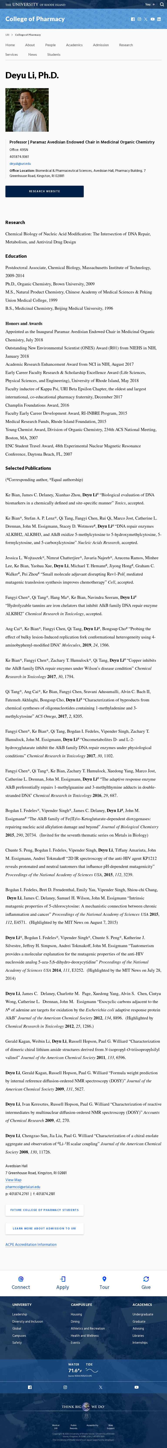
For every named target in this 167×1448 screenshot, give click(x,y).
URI (7, 34)
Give (146, 1287)
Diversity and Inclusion (27, 1321)
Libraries (138, 1336)
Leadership (19, 1314)
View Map (13, 1180)
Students (53, 54)
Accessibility (92, 1425)
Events (75, 1342)
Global (16, 1328)
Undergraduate (143, 1314)
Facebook (133, 19)
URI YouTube (137, 1387)
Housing (76, 1314)
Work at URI (56, 1427)
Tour (104, 1287)
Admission (101, 45)
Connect (21, 1287)
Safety (17, 1342)
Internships (140, 1342)
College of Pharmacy (35, 18)
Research (126, 45)
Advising (138, 1328)
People (50, 45)
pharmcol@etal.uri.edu (22, 1187)
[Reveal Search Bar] (162, 4)
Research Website (44, 191)
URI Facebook (30, 1387)
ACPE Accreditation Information (31, 1245)
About (30, 45)
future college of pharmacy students (44, 1210)
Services (11, 54)
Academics (74, 45)
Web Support (111, 1427)
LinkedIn (159, 19)
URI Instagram (65, 1387)
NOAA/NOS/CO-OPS (83, 1376)
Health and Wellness (85, 1336)
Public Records (73, 1427)
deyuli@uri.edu (20, 164)
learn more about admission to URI (44, 1228)
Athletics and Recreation (88, 1328)
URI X (101, 1387)
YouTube (153, 19)
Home (10, 45)
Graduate (139, 1321)
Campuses (19, 1336)
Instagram (140, 19)
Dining (75, 1321)
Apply (62, 1287)
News (32, 54)
